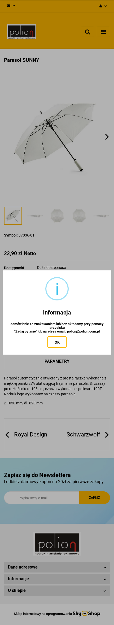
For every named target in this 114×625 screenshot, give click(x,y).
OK (57, 342)
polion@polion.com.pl (83, 331)
